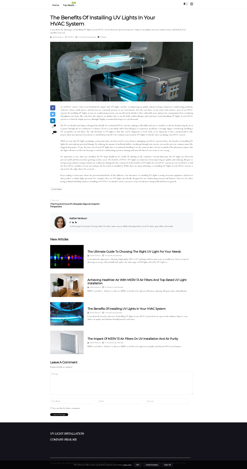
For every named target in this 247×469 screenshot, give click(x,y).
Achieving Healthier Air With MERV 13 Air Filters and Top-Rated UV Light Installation (137, 281)
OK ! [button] (137, 465)
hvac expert (57, 189)
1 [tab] (121, 97)
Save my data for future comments (66, 408)
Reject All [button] (167, 465)
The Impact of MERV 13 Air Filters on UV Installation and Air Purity (132, 338)
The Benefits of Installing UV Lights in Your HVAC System (126, 308)
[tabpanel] (121, 71)
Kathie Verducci (58, 37)
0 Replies (103, 37)
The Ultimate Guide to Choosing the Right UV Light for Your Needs (134, 251)
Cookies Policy (127, 465)
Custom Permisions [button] (152, 465)
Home (55, 5)
